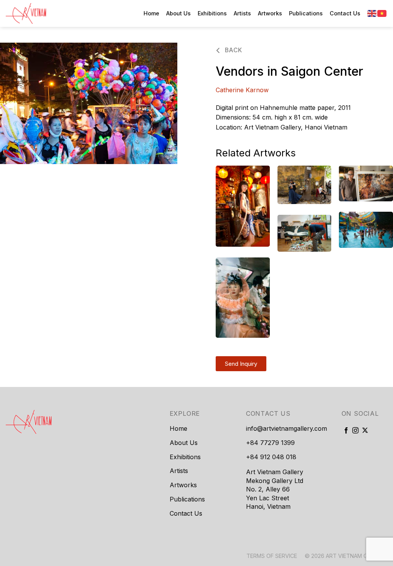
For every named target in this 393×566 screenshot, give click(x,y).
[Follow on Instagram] (355, 430)
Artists (242, 13)
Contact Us (345, 13)
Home (151, 13)
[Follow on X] (365, 430)
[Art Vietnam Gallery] (44, 13)
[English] (372, 13)
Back (232, 50)
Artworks (270, 13)
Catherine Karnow (242, 90)
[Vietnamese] (382, 13)
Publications (306, 13)
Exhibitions (212, 13)
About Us (178, 13)
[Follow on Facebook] (346, 430)
